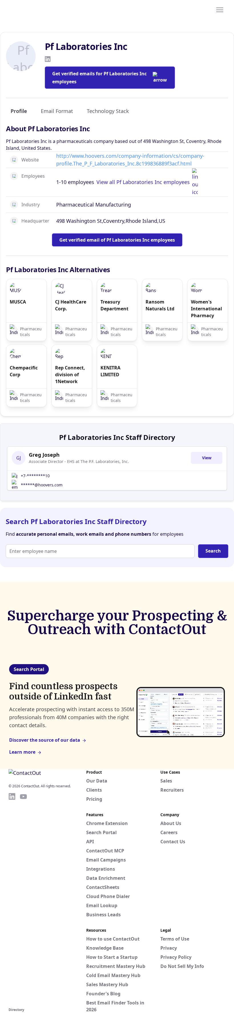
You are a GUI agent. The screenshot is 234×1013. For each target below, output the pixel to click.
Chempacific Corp (24, 371)
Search (213, 551)
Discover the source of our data (44, 740)
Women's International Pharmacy (206, 309)
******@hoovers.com (41, 485)
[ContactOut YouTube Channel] (23, 899)
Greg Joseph (44, 454)
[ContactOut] (36, 9)
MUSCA (18, 302)
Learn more (22, 752)
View (206, 457)
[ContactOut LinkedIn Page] (12, 899)
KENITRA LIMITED (110, 371)
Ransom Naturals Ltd (160, 305)
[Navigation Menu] (219, 9)
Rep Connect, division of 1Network (70, 375)
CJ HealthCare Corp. (70, 305)
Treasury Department (114, 305)
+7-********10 (35, 475)
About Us (170, 823)
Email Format (57, 111)
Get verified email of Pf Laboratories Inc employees (117, 240)
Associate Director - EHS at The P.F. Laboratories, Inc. (79, 461)
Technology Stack (108, 111)
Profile (19, 111)
